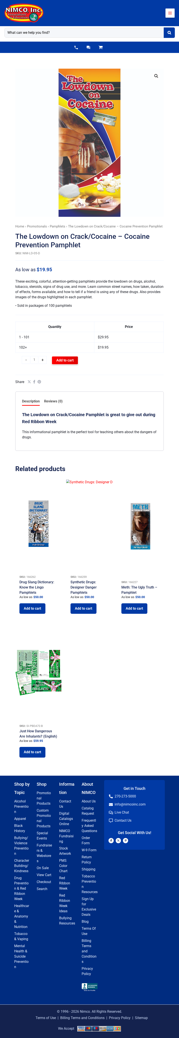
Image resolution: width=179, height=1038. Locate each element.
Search (42, 889)
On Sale (43, 868)
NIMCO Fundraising (66, 836)
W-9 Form (89, 850)
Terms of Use (46, 1018)
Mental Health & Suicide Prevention (21, 956)
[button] (76, 47)
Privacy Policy (120, 1018)
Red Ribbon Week (64, 883)
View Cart (44, 875)
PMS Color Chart (63, 865)
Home (19, 226)
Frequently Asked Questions (89, 825)
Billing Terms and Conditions (82, 1018)
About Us (89, 801)
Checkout (44, 882)
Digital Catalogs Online (66, 818)
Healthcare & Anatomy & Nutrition (21, 916)
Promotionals (37, 226)
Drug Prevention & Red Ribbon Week (21, 888)
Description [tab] (31, 401)
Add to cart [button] (32, 608)
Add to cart (65, 360)
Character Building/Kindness (21, 865)
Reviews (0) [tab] (53, 401)
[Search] (169, 32)
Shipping (88, 869)
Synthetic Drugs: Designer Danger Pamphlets (84, 587)
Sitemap (141, 1018)
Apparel (20, 819)
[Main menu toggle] (170, 13)
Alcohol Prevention (21, 806)
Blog (85, 921)
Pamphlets (57, 226)
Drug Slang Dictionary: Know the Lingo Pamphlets (36, 587)
